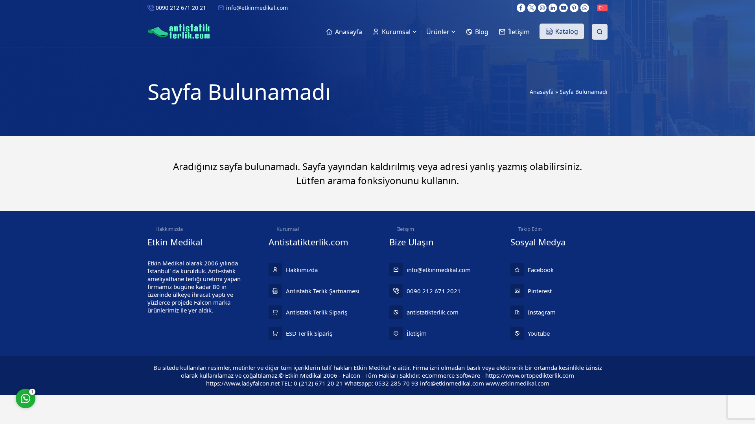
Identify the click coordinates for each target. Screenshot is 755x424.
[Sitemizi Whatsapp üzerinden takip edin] (584, 8)
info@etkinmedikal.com (257, 7)
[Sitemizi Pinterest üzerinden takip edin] (574, 8)
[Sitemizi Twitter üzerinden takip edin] (531, 8)
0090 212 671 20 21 (181, 7)
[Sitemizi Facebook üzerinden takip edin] (521, 8)
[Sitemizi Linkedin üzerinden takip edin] (553, 8)
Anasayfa (542, 91)
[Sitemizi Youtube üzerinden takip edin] (563, 8)
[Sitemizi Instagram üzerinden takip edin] (542, 8)
